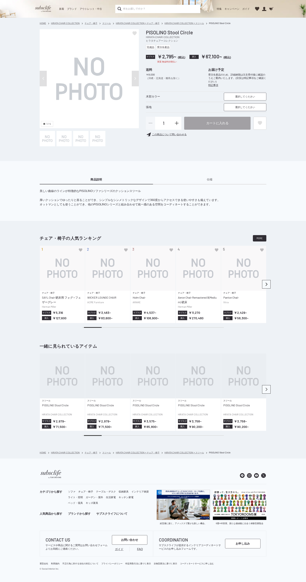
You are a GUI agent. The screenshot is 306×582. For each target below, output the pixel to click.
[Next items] (266, 284)
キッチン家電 (126, 497)
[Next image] (135, 78)
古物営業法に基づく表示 (165, 563)
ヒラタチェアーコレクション (162, 40)
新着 (61, 8)
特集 (219, 8)
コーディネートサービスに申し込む (197, 563)
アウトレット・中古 (91, 8)
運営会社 (44, 563)
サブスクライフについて (112, 513)
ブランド (72, 8)
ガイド (246, 8)
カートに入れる (217, 123)
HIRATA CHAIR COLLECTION (162, 37)
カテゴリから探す (51, 491)
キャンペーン (232, 8)
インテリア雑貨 (140, 491)
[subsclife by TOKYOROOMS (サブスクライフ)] (43, 9)
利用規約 (55, 563)
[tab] (96, 179)
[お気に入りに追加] (80, 250)
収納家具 (124, 491)
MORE (260, 238)
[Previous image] (43, 78)
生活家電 (111, 497)
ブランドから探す (79, 513)
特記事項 (213, 85)
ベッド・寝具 (75, 503)
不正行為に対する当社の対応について (80, 563)
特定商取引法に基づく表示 (138, 563)
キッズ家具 (92, 503)
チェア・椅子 (85, 491)
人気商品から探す (51, 513)
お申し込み (243, 543)
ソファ (71, 491)
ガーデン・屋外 (94, 497)
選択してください (245, 96)
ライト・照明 (75, 497)
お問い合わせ (129, 539)
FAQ (140, 549)
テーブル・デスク (106, 491)
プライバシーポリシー (112, 563)
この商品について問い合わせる (169, 134)
